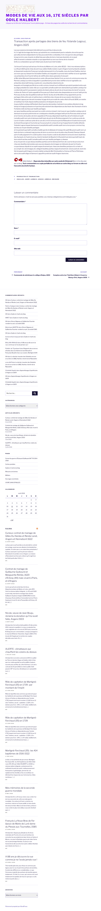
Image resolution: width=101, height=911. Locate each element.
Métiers (7, 475)
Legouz (41, 179)
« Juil (11, 520)
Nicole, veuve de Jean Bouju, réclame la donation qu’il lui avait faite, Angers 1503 (21, 616)
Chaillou (20, 179)
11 (12, 506)
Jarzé (27, 179)
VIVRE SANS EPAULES (12, 482)
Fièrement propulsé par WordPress (16, 906)
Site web (17, 249)
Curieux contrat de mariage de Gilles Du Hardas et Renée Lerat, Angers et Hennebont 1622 (21, 308)
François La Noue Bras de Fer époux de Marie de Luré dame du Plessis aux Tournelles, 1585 (21, 823)
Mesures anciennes (11, 471)
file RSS (8, 528)
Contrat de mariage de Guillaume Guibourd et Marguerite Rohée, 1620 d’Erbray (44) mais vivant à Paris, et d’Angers (21, 428)
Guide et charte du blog (18, 314)
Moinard (55, 179)
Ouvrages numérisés (11, 479)
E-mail (17, 238)
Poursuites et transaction (28, 176)
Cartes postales (10, 464)
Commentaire (20, 201)
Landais (34, 179)
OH (29, 38)
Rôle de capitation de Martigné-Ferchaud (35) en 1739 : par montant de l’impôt (21, 685)
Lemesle (48, 179)
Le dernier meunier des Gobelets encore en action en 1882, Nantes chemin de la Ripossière (20, 364)
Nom (16, 228)
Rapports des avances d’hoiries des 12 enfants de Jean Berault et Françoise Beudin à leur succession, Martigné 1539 (21, 351)
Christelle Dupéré (10, 382)
